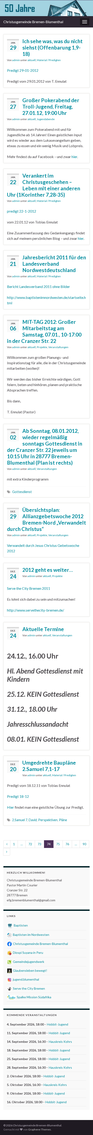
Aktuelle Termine (43, 629)
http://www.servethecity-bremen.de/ (35, 610)
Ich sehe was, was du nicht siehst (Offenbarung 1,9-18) (52, 47)
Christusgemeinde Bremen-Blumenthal (40, 944)
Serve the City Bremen (28, 988)
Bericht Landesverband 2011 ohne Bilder (38, 286)
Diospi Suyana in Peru (27, 952)
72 (30, 844)
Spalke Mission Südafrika (33, 997)
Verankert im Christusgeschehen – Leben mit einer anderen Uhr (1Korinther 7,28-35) (43, 185)
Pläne (63, 820)
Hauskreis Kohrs (60, 1041)
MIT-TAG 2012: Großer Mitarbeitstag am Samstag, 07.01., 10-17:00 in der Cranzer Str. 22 (44, 331)
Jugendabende (46, 119)
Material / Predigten (49, 60)
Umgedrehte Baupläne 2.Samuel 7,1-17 (49, 765)
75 (58, 844)
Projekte (42, 347)
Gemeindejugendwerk (28, 962)
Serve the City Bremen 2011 (28, 588)
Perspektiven (48, 820)
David (33, 820)
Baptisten (20, 925)
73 (39, 844)
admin (16, 60)
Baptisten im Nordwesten (30, 935)
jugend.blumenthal (25, 979)
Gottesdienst (22, 492)
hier (74, 156)
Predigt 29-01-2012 (22, 70)
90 (84, 844)
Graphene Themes (39, 1129)
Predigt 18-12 (18, 796)
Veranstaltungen (58, 347)
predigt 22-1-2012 (21, 211)
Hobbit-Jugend (57, 1024)
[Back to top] (82, 1124)
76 (67, 844)
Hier (11, 807)
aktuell (32, 60)
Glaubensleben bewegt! (29, 970)
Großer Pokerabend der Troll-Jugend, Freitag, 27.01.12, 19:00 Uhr (50, 106)
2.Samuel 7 (19, 820)
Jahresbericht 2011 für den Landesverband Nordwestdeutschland (54, 263)
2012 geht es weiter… (47, 570)
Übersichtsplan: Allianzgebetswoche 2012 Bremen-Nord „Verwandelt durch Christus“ (46, 519)
